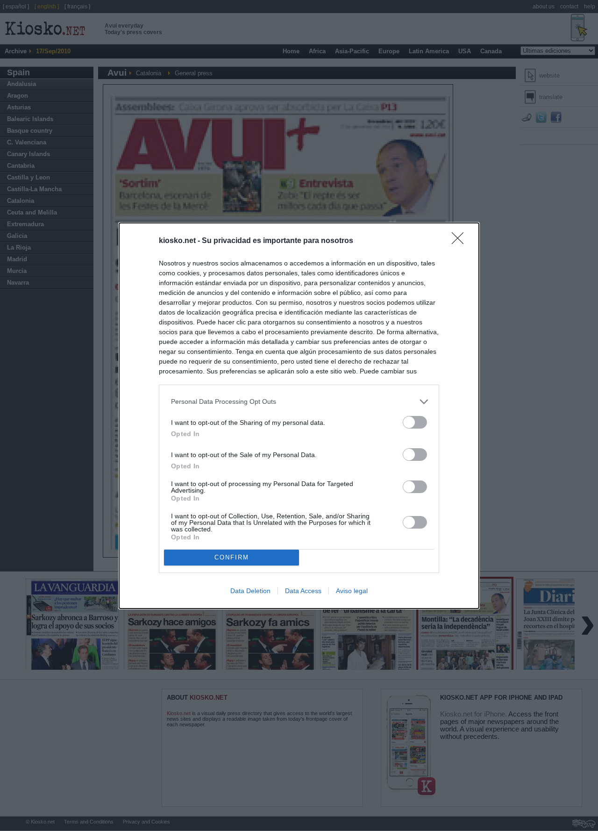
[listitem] (299, 402)
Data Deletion (250, 591)
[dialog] (299, 416)
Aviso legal (352, 591)
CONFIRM (231, 557)
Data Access (303, 591)
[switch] (415, 422)
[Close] (461, 241)
